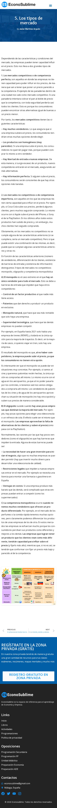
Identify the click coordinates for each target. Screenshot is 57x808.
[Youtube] (14, 793)
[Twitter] (8, 793)
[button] (50, 5)
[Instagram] (19, 793)
